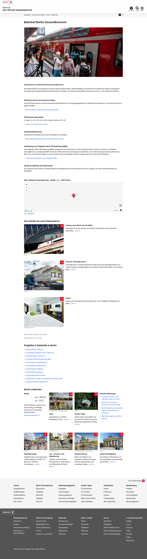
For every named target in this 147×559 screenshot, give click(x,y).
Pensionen (107, 492)
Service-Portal (41, 521)
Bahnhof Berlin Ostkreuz (34, 349)
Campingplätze (109, 498)
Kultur (83, 521)
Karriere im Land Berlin (44, 534)
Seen (51, 414)
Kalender (84, 534)
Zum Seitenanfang (135, 481)
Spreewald (130, 492)
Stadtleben (85, 527)
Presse (38, 531)
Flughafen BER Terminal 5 (35, 356)
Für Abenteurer (86, 488)
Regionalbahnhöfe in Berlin (35, 375)
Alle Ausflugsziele (132, 501)
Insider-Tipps (80, 414)
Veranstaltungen (132, 495)
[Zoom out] (26, 187)
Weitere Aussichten (31, 415)
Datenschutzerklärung (21, 527)
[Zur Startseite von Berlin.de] (8, 514)
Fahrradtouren (19, 498)
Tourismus (85, 524)
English (129, 521)
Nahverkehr (40, 488)
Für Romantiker (86, 495)
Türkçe (128, 537)
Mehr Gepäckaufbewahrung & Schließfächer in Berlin (45, 139)
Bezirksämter (63, 527)
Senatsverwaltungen (66, 524)
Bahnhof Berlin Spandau (34, 372)
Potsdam (129, 488)
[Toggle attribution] (121, 210)
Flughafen (39, 492)
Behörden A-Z (64, 521)
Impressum (17, 521)
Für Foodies (85, 492)
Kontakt (16, 524)
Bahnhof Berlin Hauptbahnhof (36, 362)
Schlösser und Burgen (67, 498)
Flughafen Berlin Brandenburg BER (38, 359)
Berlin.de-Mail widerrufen (113, 531)
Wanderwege (131, 498)
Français (129, 527)
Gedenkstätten (64, 492)
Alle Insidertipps (87, 501)
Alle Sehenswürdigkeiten (68, 501)
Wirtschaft (84, 531)
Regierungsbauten (65, 495)
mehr (76, 231)
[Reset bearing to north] (26, 190)
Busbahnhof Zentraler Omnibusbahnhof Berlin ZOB (44, 378)
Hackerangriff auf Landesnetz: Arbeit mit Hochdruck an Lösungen (112, 410)
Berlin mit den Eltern (88, 498)
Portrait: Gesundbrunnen (76, 262)
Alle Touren (18, 501)
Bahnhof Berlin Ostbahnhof (35, 366)
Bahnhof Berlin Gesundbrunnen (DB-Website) (42, 110)
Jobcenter (62, 534)
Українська (130, 540)
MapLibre (116, 210)
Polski (128, 531)
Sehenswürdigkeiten (108, 454)
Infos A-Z (39, 501)
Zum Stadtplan (29, 213)
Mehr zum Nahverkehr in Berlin (37, 124)
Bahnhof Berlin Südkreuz (35, 369)
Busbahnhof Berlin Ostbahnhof (37, 382)
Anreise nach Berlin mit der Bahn (79, 225)
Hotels (68, 298)
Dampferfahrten (81, 454)
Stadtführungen (30, 454)
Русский (129, 534)
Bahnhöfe (39, 495)
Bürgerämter (63, 531)
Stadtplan (39, 498)
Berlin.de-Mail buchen (111, 527)
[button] (121, 15)
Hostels (106, 495)
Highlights (62, 488)
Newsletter (107, 521)
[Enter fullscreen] (120, 205)
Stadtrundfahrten (19, 495)
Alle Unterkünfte (109, 501)
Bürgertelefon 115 (42, 524)
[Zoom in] (26, 184)
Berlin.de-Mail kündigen (112, 534)
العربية (128, 524)
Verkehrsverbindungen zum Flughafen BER (41, 158)
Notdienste (107, 524)
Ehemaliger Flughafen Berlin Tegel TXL (40, 353)
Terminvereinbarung (43, 527)
